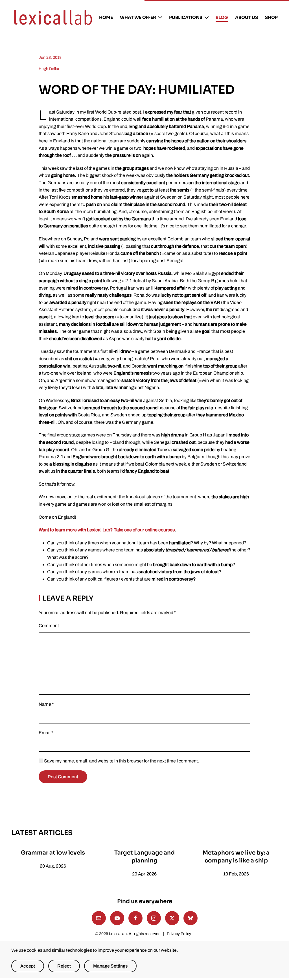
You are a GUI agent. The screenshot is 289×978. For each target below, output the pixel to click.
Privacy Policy (179, 934)
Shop (271, 17)
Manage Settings (110, 966)
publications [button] (185, 17)
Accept (27, 966)
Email (46, 732)
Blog (222, 17)
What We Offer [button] (138, 17)
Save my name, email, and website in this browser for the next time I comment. (121, 761)
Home (106, 17)
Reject (64, 966)
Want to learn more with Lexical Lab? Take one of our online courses (107, 529)
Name (46, 704)
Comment (49, 625)
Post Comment (63, 776)
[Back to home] (53, 17)
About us (246, 17)
